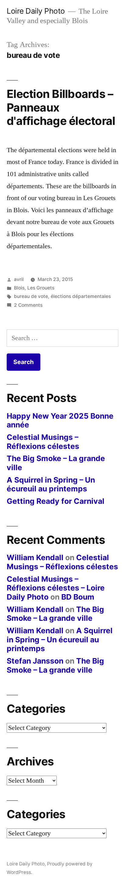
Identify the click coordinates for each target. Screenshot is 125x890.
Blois (19, 288)
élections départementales (81, 296)
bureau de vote (31, 296)
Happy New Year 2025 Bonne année (60, 420)
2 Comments (28, 305)
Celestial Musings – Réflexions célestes (43, 442)
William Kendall (35, 557)
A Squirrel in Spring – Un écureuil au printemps (51, 484)
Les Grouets (40, 288)
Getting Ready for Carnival (55, 501)
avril (19, 279)
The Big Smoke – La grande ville (56, 463)
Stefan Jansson (35, 660)
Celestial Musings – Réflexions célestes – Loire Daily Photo (56, 587)
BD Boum (77, 596)
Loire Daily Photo (36, 10)
